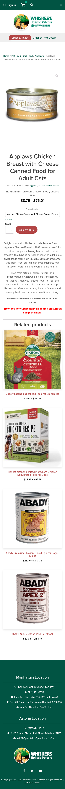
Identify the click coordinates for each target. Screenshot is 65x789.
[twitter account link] (32, 771)
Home (6, 56)
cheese (41, 186)
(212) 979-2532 (36, 692)
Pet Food (16, 56)
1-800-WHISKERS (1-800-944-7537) (36, 687)
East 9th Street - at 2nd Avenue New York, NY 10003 (36, 702)
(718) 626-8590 (36, 728)
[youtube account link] (40, 771)
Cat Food (28, 56)
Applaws (39, 56)
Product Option (32, 209)
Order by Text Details (45, 37)
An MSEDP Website (32, 783)
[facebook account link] (24, 771)
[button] (32, 5)
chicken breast (52, 186)
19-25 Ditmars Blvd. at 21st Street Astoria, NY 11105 (35, 733)
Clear (9, 219)
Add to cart (26, 229)
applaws (33, 186)
